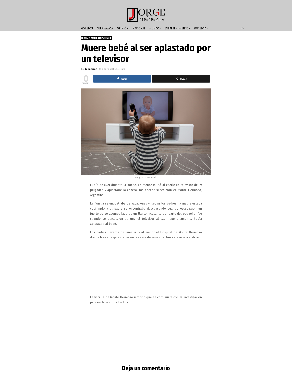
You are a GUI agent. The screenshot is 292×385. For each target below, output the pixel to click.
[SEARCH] (242, 28)
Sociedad (199, 28)
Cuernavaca (105, 28)
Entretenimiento (176, 28)
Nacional (138, 28)
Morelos (87, 28)
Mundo (154, 28)
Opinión (122, 28)
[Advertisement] (146, 267)
